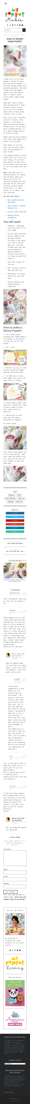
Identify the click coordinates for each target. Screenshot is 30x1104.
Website (6, 883)
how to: (22, 498)
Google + (15, 524)
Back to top (14, 1100)
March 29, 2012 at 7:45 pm (18, 594)
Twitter (15, 516)
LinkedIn (15, 527)
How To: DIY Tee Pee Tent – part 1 (15, 550)
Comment (7, 849)
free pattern (10, 498)
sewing (10, 502)
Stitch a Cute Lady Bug (17, 212)
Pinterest (15, 520)
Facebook (15, 513)
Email (15, 531)
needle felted (13, 155)
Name (6, 869)
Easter (11, 495)
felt (19, 495)
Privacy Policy (9, 1092)
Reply (25, 593)
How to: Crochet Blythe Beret (15, 542)
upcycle (19, 502)
